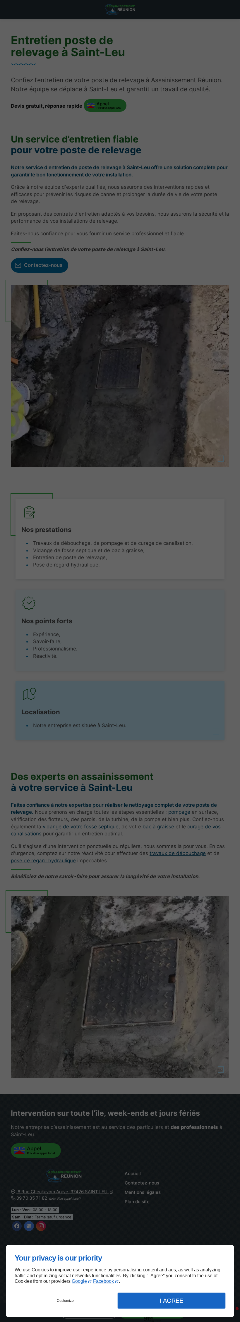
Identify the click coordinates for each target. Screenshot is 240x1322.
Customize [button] (65, 1301)
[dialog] (120, 1281)
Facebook (103, 1281)
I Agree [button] (171, 1300)
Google (79, 1281)
